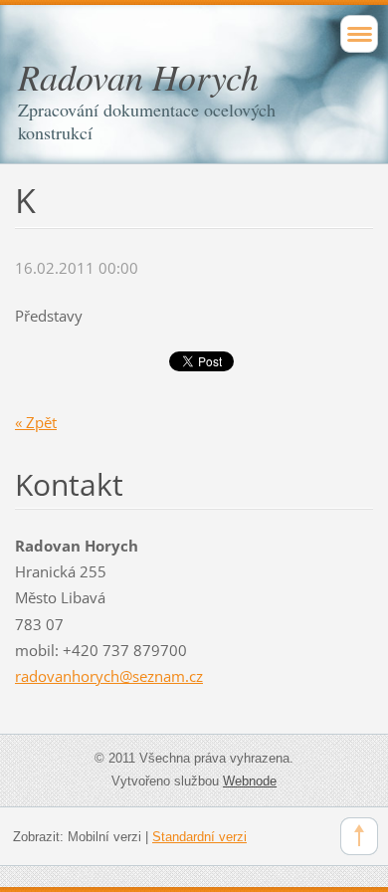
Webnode (250, 781)
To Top (359, 836)
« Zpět (36, 422)
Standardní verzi (199, 836)
